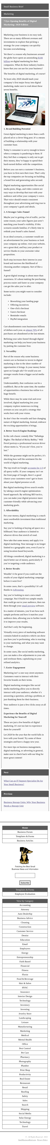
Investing (25, 1009)
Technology (25, 1000)
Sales (25, 1100)
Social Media (25, 1113)
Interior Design (25, 996)
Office (25, 1044)
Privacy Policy (42, 1140)
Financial (25, 966)
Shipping (25, 1109)
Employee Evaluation (25, 894)
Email (25, 944)
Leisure (25, 1022)
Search (25, 1105)
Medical (25, 1035)
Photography (25, 1061)
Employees (25, 948)
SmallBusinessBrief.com (27, 1140)
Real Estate (25, 1079)
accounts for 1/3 (35, 468)
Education (25, 940)
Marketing (9, 14)
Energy (25, 953)
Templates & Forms (25, 836)
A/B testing (18, 590)
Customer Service (25, 931)
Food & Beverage (25, 979)
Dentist (25, 935)
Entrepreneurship (25, 957)
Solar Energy (25, 1118)
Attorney (25, 909)
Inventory (25, 1005)
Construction (25, 927)
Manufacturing (25, 1026)
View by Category (25, 901)
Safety (25, 1096)
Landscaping (25, 1018)
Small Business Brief (13, 6)
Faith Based (25, 961)
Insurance (25, 992)
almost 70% (31, 330)
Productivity (25, 1074)
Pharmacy (25, 1057)
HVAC (25, 987)
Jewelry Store (25, 1013)
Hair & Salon (25, 983)
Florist (25, 974)
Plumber (25, 1066)
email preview (28, 606)
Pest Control (25, 1048)
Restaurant (25, 1083)
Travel (25, 1126)
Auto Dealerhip (25, 914)
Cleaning (25, 922)
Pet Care (25, 1052)
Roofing (25, 1092)
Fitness (25, 970)
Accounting (25, 905)
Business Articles (25, 840)
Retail (25, 1087)
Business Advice (25, 918)
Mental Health (25, 1039)
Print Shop (25, 1070)
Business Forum (25, 832)
